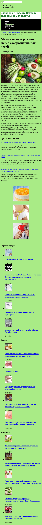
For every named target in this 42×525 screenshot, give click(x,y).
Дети (6, 23)
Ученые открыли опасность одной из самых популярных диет (21, 447)
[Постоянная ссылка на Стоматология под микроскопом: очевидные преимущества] (8, 291)
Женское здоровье (9, 24)
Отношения (8, 27)
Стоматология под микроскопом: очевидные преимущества (20, 296)
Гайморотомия (11, 371)
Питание (7, 29)
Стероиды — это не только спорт (19, 259)
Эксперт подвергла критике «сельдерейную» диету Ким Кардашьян (22, 500)
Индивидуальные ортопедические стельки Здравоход (20, 388)
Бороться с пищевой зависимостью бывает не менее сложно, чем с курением (23, 482)
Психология (12, 28)
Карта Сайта (9, 7)
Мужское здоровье (9, 26)
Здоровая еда (8, 25)
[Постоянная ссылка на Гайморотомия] (8, 367)
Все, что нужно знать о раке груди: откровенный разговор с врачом (20, 423)
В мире (6, 22)
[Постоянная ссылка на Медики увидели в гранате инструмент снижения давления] (8, 512)
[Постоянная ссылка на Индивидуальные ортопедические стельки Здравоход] (8, 383)
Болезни (7, 21)
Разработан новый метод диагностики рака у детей (18, 142)
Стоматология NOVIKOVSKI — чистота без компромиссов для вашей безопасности (23, 277)
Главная (8, 5)
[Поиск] (1, 2)
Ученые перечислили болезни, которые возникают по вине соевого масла (22, 464)
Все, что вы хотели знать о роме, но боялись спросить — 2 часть (20, 405)
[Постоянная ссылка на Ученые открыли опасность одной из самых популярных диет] (8, 442)
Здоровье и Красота (13, 13)
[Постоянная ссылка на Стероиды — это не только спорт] (8, 255)
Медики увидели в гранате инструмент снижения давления (22, 517)
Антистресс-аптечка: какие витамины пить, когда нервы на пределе (22, 355)
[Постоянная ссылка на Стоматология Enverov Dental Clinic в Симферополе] (8, 326)
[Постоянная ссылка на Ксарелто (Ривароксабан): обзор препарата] (8, 308)
